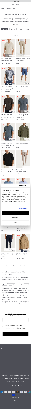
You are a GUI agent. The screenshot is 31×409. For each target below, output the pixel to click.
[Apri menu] (2, 4)
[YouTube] (18, 385)
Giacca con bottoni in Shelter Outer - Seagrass (22, 142)
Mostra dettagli (23, 208)
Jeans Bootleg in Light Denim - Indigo (6, 226)
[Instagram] (12, 385)
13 (20, 265)
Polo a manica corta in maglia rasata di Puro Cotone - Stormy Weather (7, 143)
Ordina (15, 35)
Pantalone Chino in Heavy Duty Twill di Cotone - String (22, 171)
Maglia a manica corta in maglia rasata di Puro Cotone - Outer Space (22, 226)
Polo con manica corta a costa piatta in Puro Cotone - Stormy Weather (22, 115)
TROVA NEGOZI (16, 1)
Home (2, 8)
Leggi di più (15, 24)
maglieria (20, 19)
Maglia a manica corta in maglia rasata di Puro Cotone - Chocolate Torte (7, 115)
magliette (25, 19)
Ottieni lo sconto (15, 334)
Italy (15, 400)
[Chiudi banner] (28, 185)
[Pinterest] (15, 385)
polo (13, 21)
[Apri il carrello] (29, 4)
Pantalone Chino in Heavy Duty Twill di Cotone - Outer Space (8, 254)
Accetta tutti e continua (15, 213)
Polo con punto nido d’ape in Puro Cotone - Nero (7, 170)
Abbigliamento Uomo (10, 8)
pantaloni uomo (13, 19)
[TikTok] (21, 385)
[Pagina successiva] (24, 265)
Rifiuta (15, 222)
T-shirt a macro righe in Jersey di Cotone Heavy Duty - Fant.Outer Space (7, 87)
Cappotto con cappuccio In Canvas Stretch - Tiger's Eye (23, 253)
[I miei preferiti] (27, 4)
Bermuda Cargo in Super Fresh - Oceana (22, 87)
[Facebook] (10, 385)
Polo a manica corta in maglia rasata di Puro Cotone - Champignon (6, 60)
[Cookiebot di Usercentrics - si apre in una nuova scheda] (19, 185)
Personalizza (14, 217)
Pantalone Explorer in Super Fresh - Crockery (23, 59)
